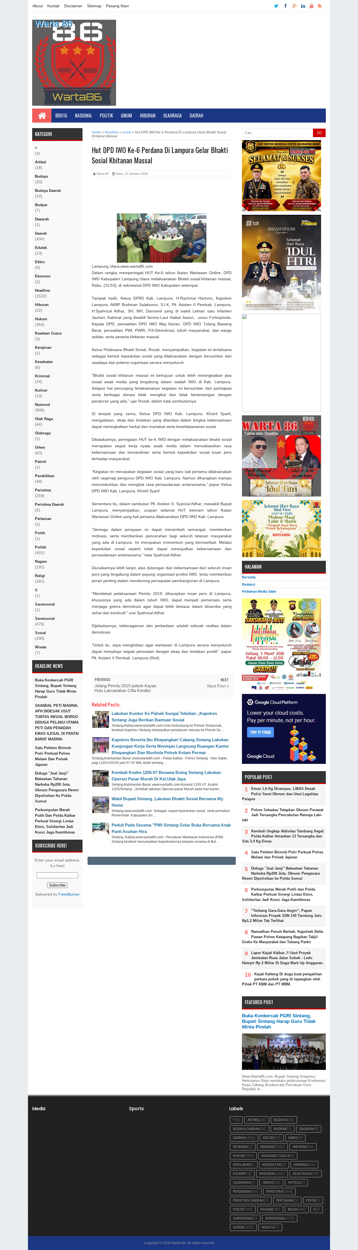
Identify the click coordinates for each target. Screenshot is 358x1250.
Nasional (83, 115)
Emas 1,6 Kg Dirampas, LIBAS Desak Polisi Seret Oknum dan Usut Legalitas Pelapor (280, 794)
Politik (106, 115)
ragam (41, 561)
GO (319, 133)
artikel (40, 162)
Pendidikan (45, 476)
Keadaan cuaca (48, 333)
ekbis (40, 262)
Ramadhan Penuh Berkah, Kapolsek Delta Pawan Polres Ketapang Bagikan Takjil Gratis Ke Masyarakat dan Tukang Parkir (282, 936)
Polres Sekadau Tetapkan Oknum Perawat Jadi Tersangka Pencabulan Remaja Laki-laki (282, 815)
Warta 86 (53, 23)
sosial (40, 633)
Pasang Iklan (117, 6)
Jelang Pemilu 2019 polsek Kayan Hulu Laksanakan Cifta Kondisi (125, 688)
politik (40, 547)
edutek (41, 248)
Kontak (53, 6)
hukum (41, 319)
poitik (40, 533)
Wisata (40, 647)
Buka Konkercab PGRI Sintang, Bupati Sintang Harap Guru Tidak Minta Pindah (55, 688)
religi (40, 576)
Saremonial (45, 604)
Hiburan (148, 115)
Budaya (41, 176)
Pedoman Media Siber (259, 592)
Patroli (40, 462)
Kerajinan (43, 347)
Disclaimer (73, 6)
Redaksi (248, 585)
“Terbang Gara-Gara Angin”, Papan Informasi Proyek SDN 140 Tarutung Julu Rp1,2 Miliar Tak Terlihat (282, 915)
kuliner (41, 390)
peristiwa (43, 490)
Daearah (42, 219)
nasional (42, 404)
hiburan (42, 305)
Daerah (196, 115)
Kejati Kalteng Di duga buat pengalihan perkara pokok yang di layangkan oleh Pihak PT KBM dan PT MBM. (282, 979)
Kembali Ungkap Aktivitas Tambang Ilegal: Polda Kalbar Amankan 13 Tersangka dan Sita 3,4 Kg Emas (283, 836)
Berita (61, 115)
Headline (42, 290)
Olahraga (172, 115)
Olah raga (44, 419)
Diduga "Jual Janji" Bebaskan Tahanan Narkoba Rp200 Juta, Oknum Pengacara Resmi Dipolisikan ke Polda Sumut (57, 787)
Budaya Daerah (48, 191)
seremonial (45, 618)
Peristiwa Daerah (49, 504)
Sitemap (94, 6)
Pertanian (43, 519)
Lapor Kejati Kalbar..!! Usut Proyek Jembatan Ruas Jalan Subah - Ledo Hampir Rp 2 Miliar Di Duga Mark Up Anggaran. (283, 958)
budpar (41, 205)
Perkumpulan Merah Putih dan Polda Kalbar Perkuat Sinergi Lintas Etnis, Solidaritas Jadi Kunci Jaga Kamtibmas (55, 821)
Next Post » (218, 686)
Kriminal (42, 376)
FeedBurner (69, 894)
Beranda (249, 577)
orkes (40, 447)
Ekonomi (43, 276)
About (37, 6)
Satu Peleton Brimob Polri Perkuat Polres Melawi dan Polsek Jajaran (53, 756)
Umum (126, 115)
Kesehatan (44, 362)
